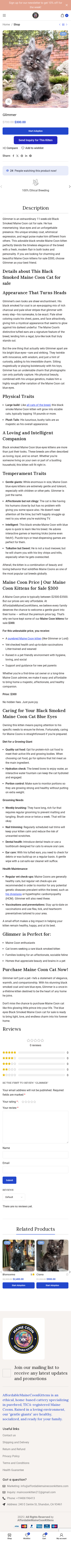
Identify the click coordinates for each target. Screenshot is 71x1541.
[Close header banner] (66, 5)
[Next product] (66, 24)
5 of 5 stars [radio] (34, 1101)
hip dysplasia (14, 894)
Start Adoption (35, 131)
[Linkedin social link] (26, 156)
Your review (10, 1107)
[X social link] (17, 156)
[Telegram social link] (30, 156)
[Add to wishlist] (32, 1243)
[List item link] (35, 1435)
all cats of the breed (38, 405)
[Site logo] (35, 15)
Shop (17, 24)
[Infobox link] (35, 187)
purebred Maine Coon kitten (24, 638)
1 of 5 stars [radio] (22, 1101)
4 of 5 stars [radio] (31, 1101)
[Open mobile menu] (4, 15)
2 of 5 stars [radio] (25, 1101)
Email (6, 1163)
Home (7, 24)
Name (6, 1148)
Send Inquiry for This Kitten (36, 140)
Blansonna (9, 1274)
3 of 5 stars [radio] (28, 1101)
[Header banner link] (30, 5)
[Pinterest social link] (22, 156)
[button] (19, 1285)
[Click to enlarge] (8, 101)
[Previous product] (60, 24)
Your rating (10, 1101)
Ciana (40, 1274)
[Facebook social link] (13, 156)
